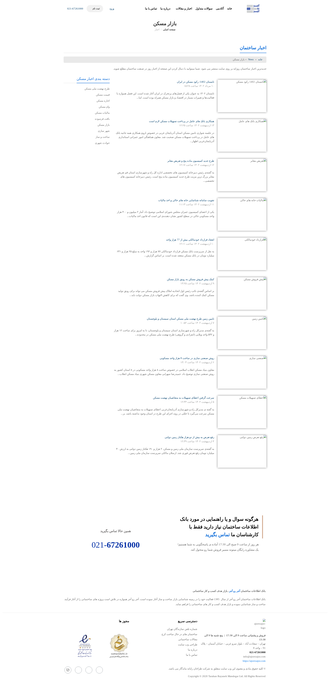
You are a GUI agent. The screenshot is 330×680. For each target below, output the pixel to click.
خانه (260, 59)
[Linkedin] (78, 670)
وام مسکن (104, 106)
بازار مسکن (103, 124)
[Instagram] (99, 670)
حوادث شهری (102, 143)
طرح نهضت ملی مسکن (97, 88)
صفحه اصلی (169, 29)
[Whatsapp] (88, 670)
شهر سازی (104, 130)
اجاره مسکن (103, 100)
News (251, 59)
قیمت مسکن (103, 94)
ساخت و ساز (103, 137)
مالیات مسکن (102, 112)
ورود (111, 8)
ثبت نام (96, 8)
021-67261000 (75, 8)
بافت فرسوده (102, 118)
